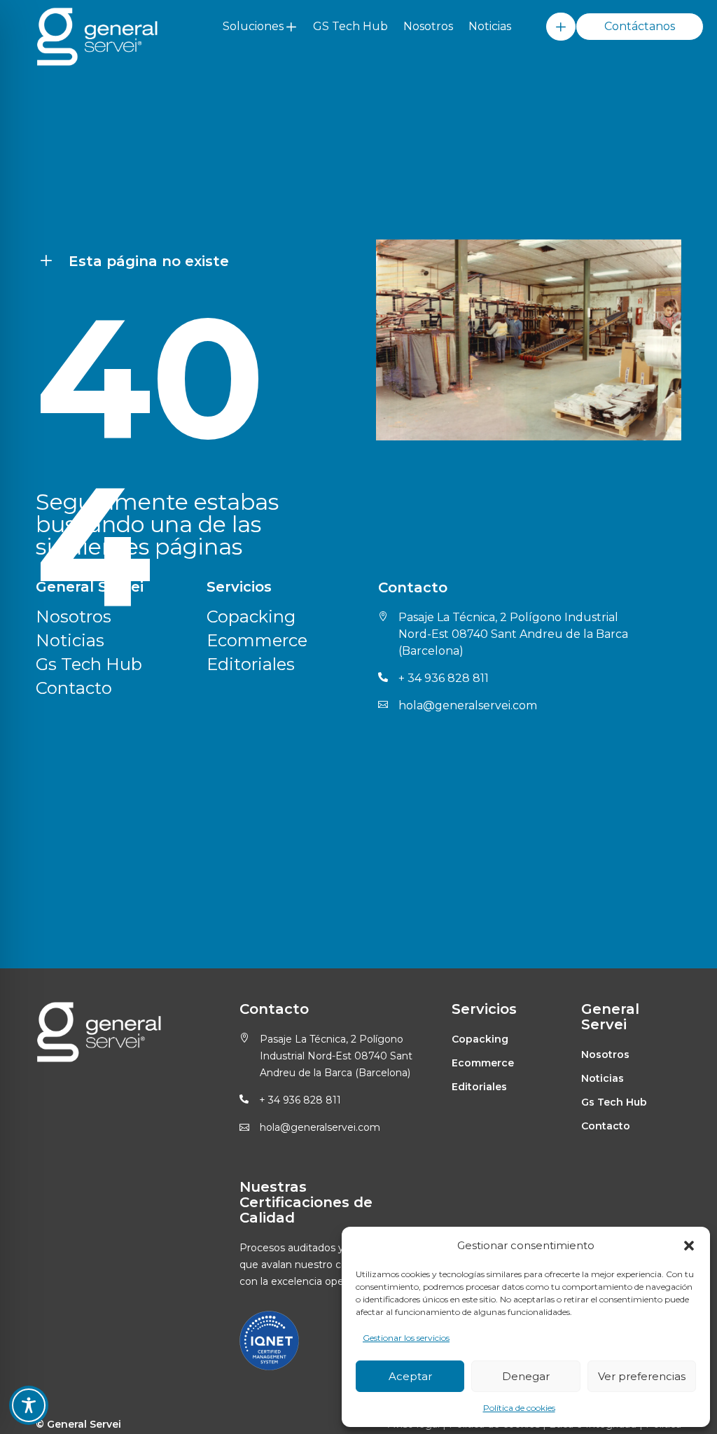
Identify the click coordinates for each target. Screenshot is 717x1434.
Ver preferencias (641, 1376)
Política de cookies (519, 1407)
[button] (689, 1246)
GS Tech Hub (350, 26)
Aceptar (410, 1376)
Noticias (489, 26)
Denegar (526, 1376)
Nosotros (428, 26)
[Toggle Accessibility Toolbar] (29, 1405)
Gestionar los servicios (406, 1337)
